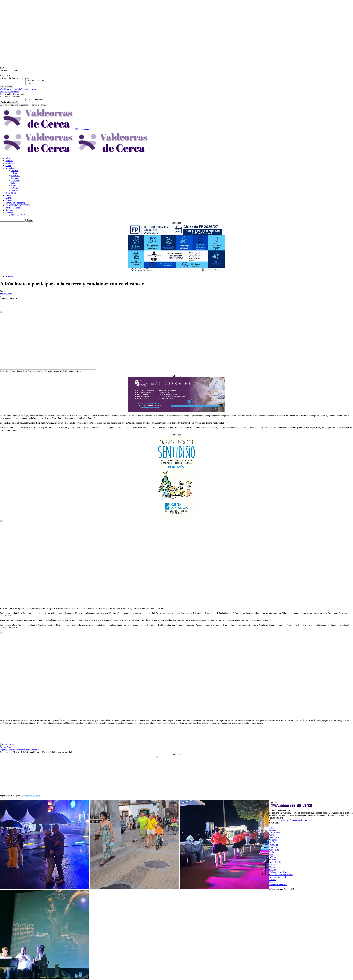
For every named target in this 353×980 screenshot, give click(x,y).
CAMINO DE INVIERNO (18, 205)
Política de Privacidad (9, 91)
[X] (14, 303)
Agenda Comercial (14, 208)
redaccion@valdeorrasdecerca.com (296, 820)
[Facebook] (4, 303)
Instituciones (11, 163)
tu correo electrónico (34, 99)
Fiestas (8, 195)
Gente (8, 165)
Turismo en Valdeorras (15, 203)
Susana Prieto (6, 293)
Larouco (14, 178)
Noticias (9, 160)
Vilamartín (15, 175)
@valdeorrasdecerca (30, 795)
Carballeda (15, 180)
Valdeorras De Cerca (20, 215)
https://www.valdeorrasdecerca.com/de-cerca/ (19, 749)
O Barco (14, 170)
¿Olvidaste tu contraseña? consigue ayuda (18, 89)
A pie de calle (11, 193)
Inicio (8, 158)
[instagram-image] (44, 844)
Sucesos (9, 210)
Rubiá (13, 185)
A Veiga (14, 188)
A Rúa (14, 173)
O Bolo (14, 190)
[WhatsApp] (24, 303)
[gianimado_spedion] (176, 789)
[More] (34, 303)
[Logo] (37, 153)
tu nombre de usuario (35, 80)
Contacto (9, 213)
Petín (13, 183)
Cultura (9, 200)
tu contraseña (31, 83)
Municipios (10, 168)
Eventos (9, 198)
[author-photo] (7, 745)
